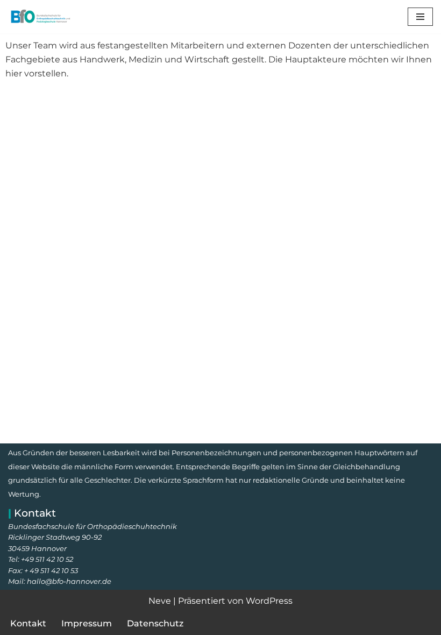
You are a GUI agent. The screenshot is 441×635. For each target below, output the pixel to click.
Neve (159, 601)
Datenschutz (155, 623)
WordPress (269, 601)
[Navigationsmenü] (420, 17)
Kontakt (28, 623)
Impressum (86, 623)
